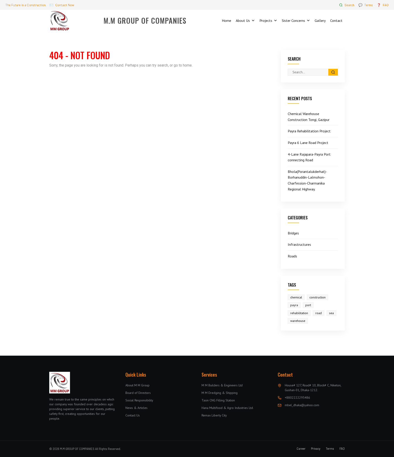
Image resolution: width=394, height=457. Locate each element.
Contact (336, 20)
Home (226, 20)
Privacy (315, 448)
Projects (265, 20)
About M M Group (137, 385)
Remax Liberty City (214, 415)
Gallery (320, 20)
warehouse (297, 321)
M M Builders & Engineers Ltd (222, 385)
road (318, 313)
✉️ (61, 5)
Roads (292, 256)
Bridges (293, 233)
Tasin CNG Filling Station (218, 400)
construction (317, 297)
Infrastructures (299, 244)
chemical (296, 297)
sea (331, 313)
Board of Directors (138, 393)
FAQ (342, 448)
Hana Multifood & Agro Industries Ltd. (228, 408)
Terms (330, 448)
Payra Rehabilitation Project (309, 131)
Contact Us (132, 415)
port (308, 305)
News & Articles (136, 408)
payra (294, 305)
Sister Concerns (293, 20)
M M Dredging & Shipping (220, 393)
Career (301, 448)
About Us (243, 20)
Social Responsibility (139, 400)
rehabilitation (299, 313)
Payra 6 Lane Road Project (308, 142)
